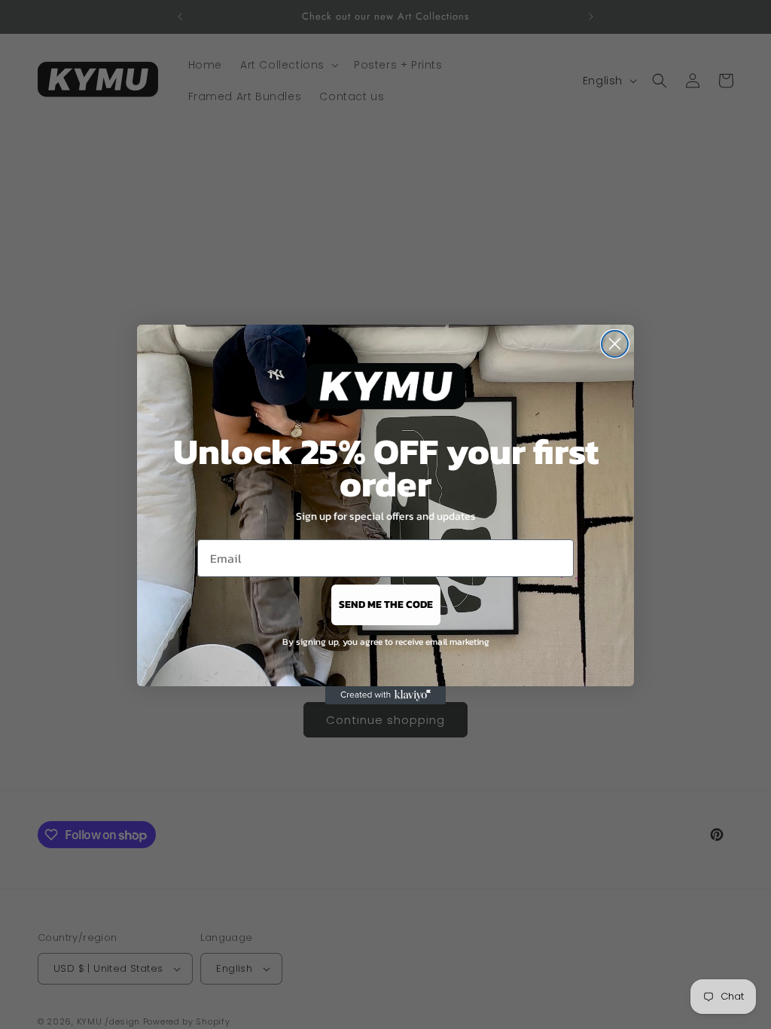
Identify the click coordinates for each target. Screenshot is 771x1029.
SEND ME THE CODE (386, 604)
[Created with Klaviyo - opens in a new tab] (385, 695)
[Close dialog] (615, 344)
